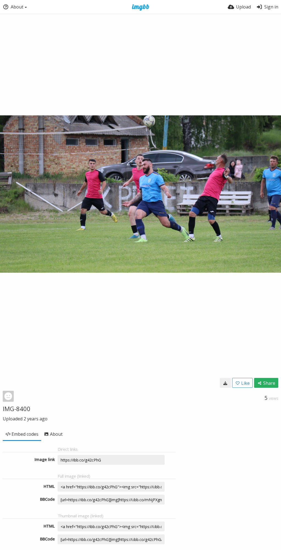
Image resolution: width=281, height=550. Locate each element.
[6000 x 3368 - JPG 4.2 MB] (225, 383)
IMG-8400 (16, 408)
